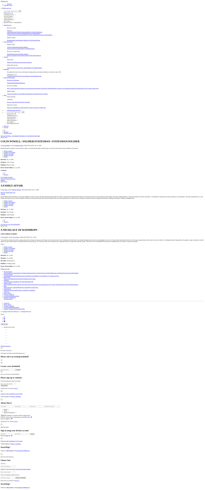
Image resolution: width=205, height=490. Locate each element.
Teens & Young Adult (41, 35)
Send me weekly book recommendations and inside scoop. (16, 417)
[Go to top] (4, 324)
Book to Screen (11, 55)
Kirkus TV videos (48, 276)
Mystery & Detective (32, 32)
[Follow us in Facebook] (4, 317)
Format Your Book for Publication (45, 88)
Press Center (22, 290)
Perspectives (14, 54)
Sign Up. (17, 480)
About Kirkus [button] (7, 289)
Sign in (2, 415)
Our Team (10, 290)
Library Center (10, 91)
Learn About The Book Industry (70, 284)
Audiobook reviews (9, 14)
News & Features (8, 16)
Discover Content (11, 107)
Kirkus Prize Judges (30, 279)
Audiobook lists (21, 40)
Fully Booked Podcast (35, 55)
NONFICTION (8, 133)
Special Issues (17, 76)
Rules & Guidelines (34, 68)
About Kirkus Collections (23, 102)
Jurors (30, 62)
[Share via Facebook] (9, 152)
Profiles (9, 54)
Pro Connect (7, 21)
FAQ (18, 290)
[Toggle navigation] (1, 8)
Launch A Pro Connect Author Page (89, 88)
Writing (9, 83)
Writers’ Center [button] (7, 283)
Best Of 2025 (28, 40)
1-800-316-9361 (9, 450)
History (39, 33)
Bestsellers (9, 40)
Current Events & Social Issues (15, 35)
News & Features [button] (8, 42)
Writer (5, 411)
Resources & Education (13, 80)
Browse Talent (20, 107)
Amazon (3, 180)
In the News (18, 55)
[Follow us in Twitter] (4, 318)
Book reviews (7, 13)
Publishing (17, 83)
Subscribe (39, 76)
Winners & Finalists (12, 62)
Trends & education (12, 94)
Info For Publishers (30, 290)
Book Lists (12, 276)
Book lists (14, 40)
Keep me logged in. (6, 418)
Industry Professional (9, 412)
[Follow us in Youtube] (4, 321)
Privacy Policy (7, 293)
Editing (12, 83)
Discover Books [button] (8, 271)
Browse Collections (12, 102)
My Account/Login (33, 287)
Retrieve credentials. (16, 396)
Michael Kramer (19, 145)
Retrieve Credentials (20, 477)
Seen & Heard (24, 54)
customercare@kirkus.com (23, 450)
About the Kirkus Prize (23, 62)
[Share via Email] (8, 155)
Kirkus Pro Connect (23, 287)
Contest (15, 290)
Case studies (20, 94)
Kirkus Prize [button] (7, 277)
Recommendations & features (30, 94)
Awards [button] (6, 57)
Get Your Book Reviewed (30, 88)
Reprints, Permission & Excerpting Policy (10, 298)
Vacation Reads (36, 40)
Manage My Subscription (22, 281)
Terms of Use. (26, 415)
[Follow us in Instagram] (4, 320)
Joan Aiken (5, 237)
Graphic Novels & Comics (29, 35)
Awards (19, 54)
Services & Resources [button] (9, 77)
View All (9, 30)
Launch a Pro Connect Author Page (53, 284)
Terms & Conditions (9, 294)
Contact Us (7, 303)
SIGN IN (9, 4)
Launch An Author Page (39, 107)
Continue (18, 369)
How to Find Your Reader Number (21, 469)
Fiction (15, 32)
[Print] (6, 156)
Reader (6, 409)
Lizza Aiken (16, 237)
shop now (3, 179)
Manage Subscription (31, 76)
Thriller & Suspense (22, 32)
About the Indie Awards (13, 68)
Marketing (22, 83)
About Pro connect (28, 107)
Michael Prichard (16, 189)
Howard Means (6, 145)
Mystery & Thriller (25, 48)
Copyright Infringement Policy (11, 296)
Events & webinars (43, 94)
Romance (39, 32)
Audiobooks (10, 32)
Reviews (6, 132)
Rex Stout (5, 189)
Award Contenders (24, 68)
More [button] (5, 95)
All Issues (23, 76)
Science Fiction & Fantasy (13, 33)
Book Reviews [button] (7, 25)
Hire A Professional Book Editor (15, 88)
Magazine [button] (6, 69)
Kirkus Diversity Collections (11, 287)
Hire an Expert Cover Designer (62, 88)
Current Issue (10, 76)
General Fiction (11, 47)
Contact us (6, 291)
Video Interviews (8, 18)
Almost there (4, 385)
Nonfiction (23, 33)
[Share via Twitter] (9, 154)
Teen (21, 47)
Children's (49, 35)
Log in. (16, 388)
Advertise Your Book (75, 88)
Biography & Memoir (31, 33)
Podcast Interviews (9, 19)
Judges (40, 68)
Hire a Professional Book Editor (12, 284)
